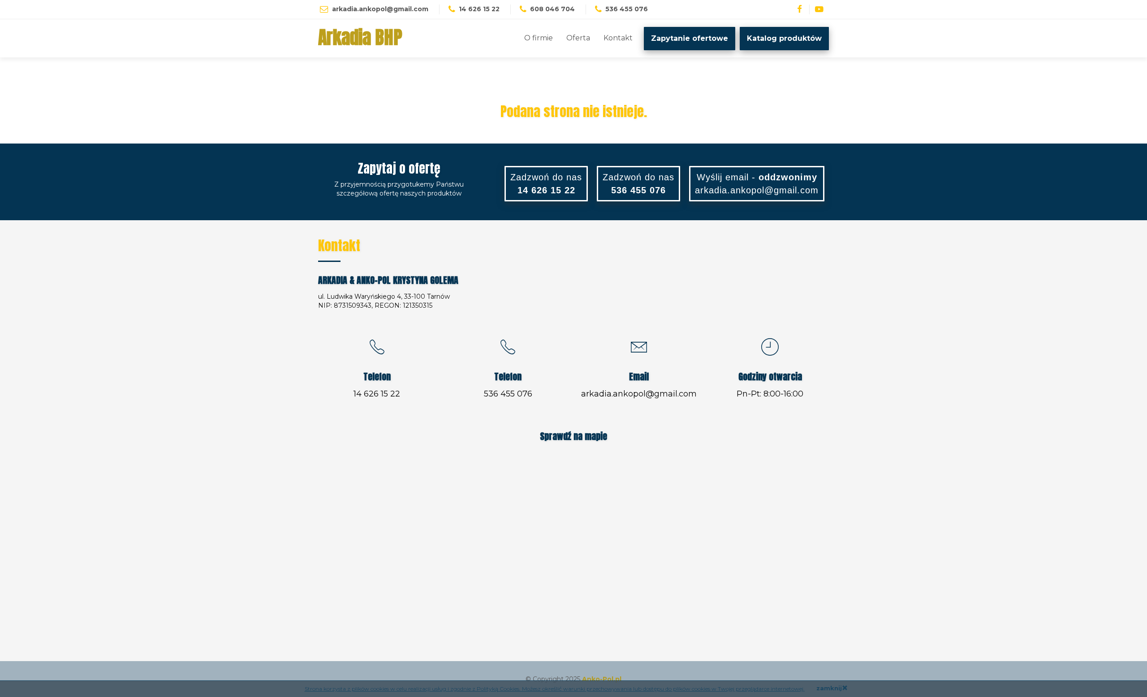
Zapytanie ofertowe (689, 38)
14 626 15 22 (377, 394)
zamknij (829, 688)
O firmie (538, 38)
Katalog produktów (784, 38)
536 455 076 (508, 394)
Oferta (578, 38)
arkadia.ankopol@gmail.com (380, 9)
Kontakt (618, 38)
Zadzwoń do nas (546, 183)
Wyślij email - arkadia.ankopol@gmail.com (757, 183)
